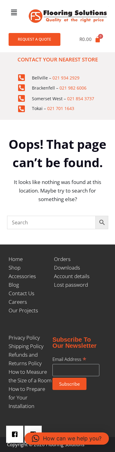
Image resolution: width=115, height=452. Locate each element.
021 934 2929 (65, 78)
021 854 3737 (80, 98)
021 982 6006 (72, 88)
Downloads (67, 267)
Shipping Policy (26, 346)
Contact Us (21, 293)
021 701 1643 (60, 108)
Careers (18, 301)
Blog (14, 284)
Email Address (69, 359)
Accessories (22, 276)
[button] (14, 12)
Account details (72, 276)
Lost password (71, 284)
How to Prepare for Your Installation (27, 397)
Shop (15, 267)
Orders (62, 259)
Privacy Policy (24, 337)
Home (16, 259)
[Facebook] (16, 434)
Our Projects (23, 310)
